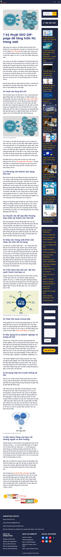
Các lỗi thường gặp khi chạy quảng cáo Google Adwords (49, 199)
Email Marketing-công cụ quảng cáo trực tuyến (49, 177)
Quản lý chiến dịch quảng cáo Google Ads (49, 160)
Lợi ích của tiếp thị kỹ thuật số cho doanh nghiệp (49, 87)
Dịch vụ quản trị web (49, 242)
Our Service (47, 271)
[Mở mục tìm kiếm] (55, 2)
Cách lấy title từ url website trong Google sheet (49, 73)
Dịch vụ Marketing (49, 235)
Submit (47, 340)
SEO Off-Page (21, 496)
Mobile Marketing (48, 269)
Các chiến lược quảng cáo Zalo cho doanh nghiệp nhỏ (49, 146)
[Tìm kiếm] (54, 14)
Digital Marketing (48, 249)
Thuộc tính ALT (20, 500)
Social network (48, 300)
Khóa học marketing (49, 252)
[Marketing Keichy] (4, 2)
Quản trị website (48, 279)
